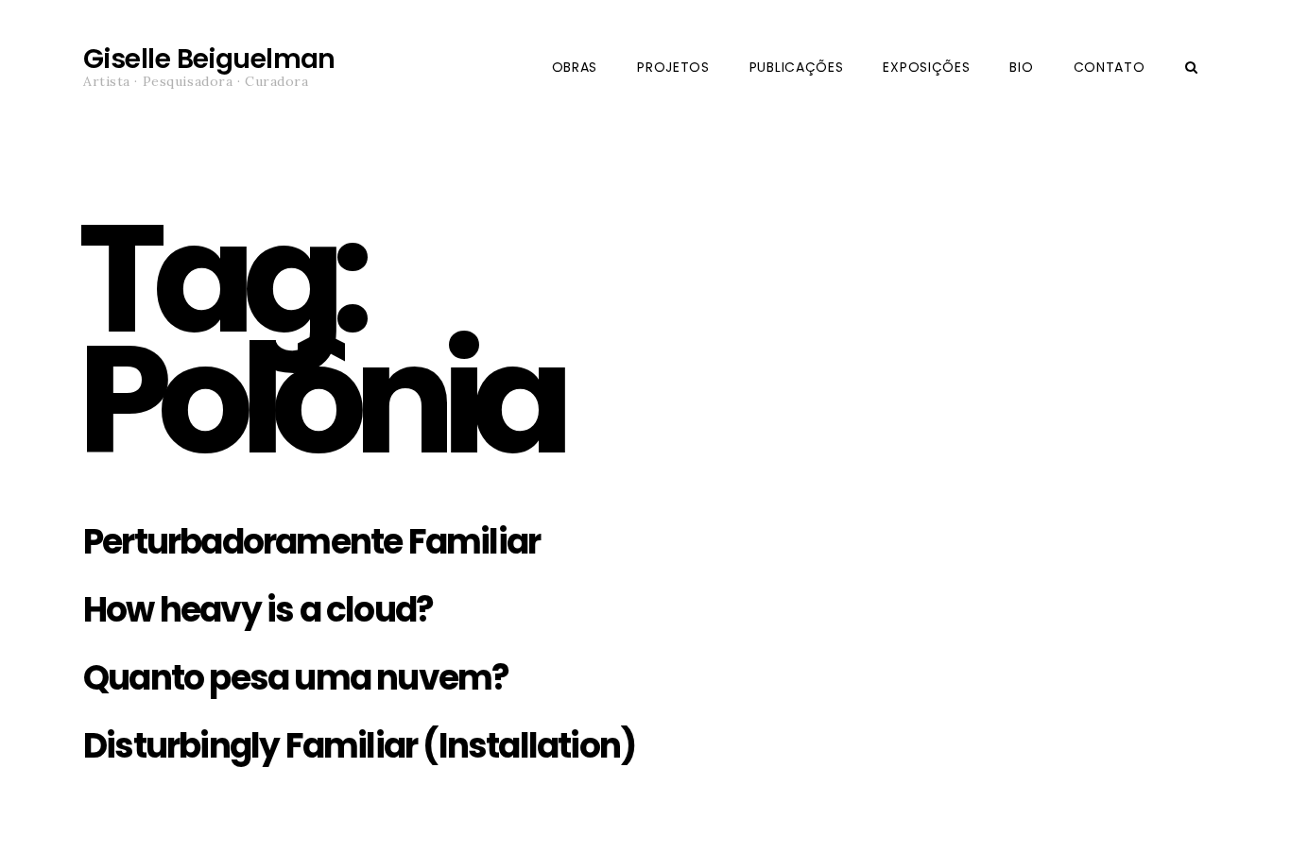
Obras (575, 67)
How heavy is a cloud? (258, 610)
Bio (1021, 67)
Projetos (673, 67)
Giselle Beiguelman (209, 59)
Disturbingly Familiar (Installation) (359, 746)
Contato (1109, 67)
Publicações (796, 67)
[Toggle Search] (1191, 67)
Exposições (926, 67)
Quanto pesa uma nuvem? (295, 678)
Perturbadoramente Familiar (311, 542)
